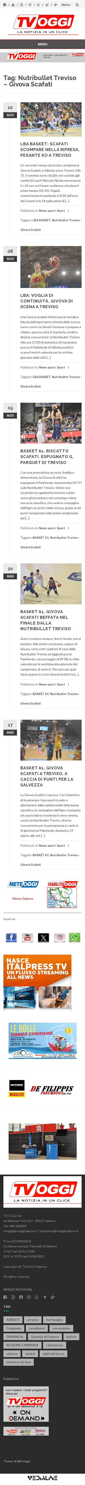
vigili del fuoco (53, 1354)
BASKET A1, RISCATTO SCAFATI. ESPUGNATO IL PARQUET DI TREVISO (46, 457)
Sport (61, 210)
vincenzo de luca (18, 1362)
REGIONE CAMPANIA (22, 1345)
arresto (33, 1320)
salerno (12, 1354)
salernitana (54, 1345)
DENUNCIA (14, 1337)
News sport (47, 210)
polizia (71, 1337)
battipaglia (54, 1320)
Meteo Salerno (22, 898)
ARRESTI (12, 1320)
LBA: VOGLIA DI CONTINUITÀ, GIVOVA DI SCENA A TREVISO (46, 301)
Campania (13, 1328)
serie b (30, 1354)
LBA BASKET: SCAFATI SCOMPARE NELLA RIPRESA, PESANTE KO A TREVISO (50, 149)
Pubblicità (11, 1379)
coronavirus (61, 1328)
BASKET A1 (41, 537)
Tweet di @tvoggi (16, 1461)
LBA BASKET (42, 220)
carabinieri (37, 1328)
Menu (65, 4)
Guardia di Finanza (45, 1337)
